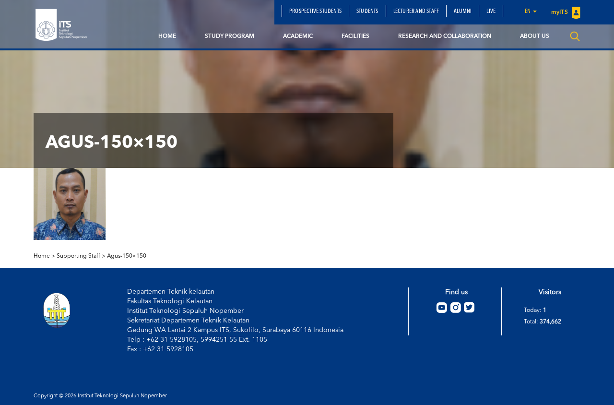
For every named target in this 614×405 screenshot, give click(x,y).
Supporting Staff (78, 256)
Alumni (463, 11)
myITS (560, 12)
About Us (534, 36)
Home (167, 36)
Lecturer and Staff (416, 11)
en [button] (528, 11)
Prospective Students (315, 11)
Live (491, 11)
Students (367, 11)
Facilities (355, 36)
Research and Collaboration (444, 36)
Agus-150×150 (126, 256)
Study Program (229, 36)
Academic (298, 36)
